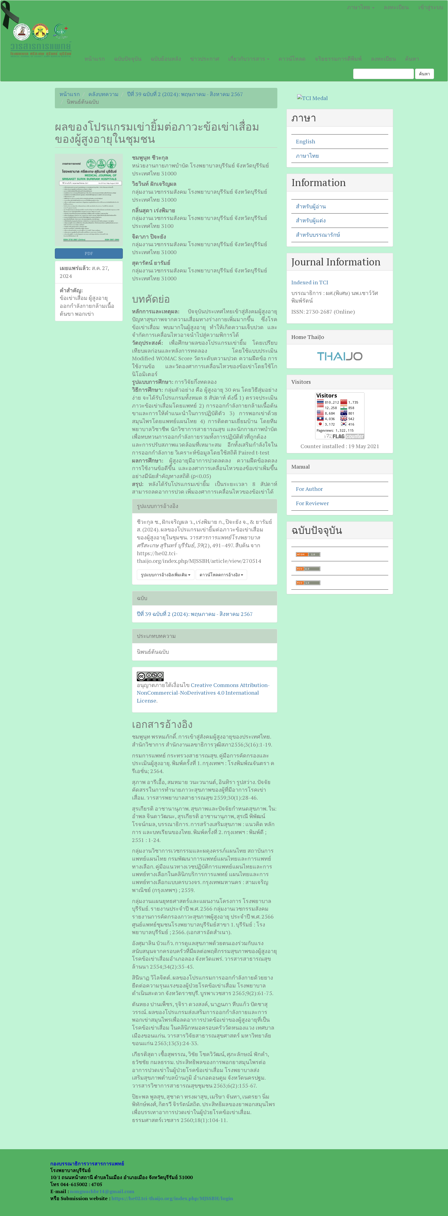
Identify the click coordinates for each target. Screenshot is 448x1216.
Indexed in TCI (309, 282)
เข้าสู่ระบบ (430, 7)
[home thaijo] (340, 355)
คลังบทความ (103, 94)
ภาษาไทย (307, 155)
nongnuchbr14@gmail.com (102, 1191)
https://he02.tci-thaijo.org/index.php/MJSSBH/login (172, 1198)
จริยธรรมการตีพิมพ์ (338, 58)
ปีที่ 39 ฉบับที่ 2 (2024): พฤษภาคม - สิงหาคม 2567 (185, 94)
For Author (309, 488)
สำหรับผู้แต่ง (311, 220)
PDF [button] (89, 253)
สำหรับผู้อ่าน (311, 206)
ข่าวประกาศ (204, 58)
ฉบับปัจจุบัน (127, 58)
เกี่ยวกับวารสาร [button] (247, 58)
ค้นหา (412, 58)
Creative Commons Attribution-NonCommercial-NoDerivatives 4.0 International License (203, 692)
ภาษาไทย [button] (359, 7)
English (305, 141)
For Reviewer (312, 503)
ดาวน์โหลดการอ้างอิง (220, 574)
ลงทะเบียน (396, 7)
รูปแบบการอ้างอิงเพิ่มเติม (164, 574)
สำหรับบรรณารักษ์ (318, 234)
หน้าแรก (94, 58)
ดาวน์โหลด (292, 58)
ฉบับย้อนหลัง (166, 58)
